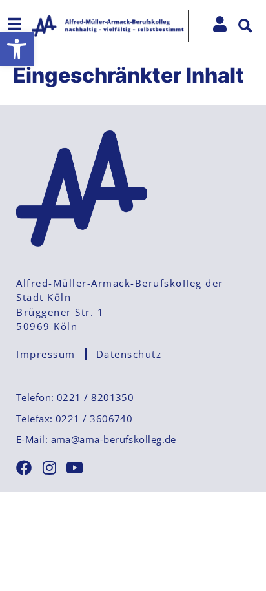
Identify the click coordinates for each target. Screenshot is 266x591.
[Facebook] (24, 467)
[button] (17, 49)
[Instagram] (49, 467)
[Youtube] (74, 467)
